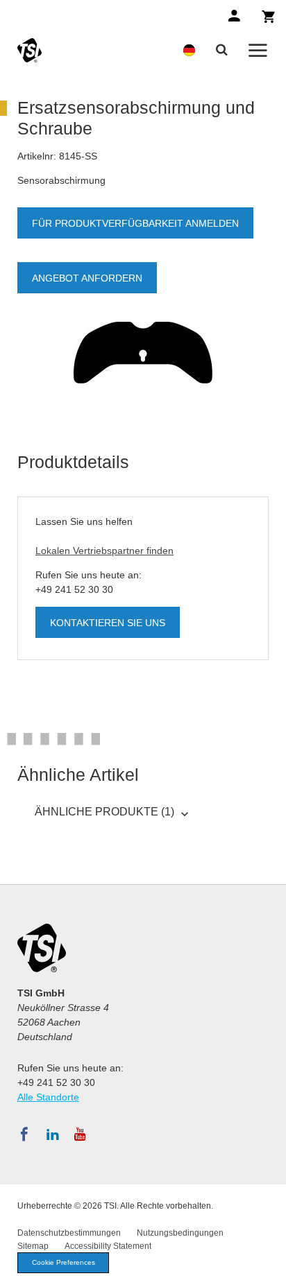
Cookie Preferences (63, 1262)
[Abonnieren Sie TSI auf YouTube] (80, 1134)
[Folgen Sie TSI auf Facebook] (24, 1134)
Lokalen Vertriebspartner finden (104, 550)
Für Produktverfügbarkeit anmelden (135, 223)
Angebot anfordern (87, 278)
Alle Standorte (48, 1097)
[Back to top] (268, 1269)
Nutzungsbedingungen (180, 1233)
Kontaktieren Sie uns (107, 622)
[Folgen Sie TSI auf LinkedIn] (53, 1134)
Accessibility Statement (108, 1246)
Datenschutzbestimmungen (69, 1233)
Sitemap (33, 1246)
